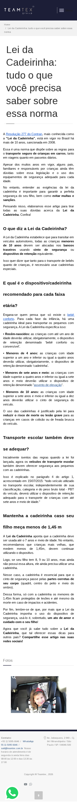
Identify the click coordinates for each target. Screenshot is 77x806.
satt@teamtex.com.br (12, 748)
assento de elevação (48, 385)
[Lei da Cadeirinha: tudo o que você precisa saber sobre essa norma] (38, 694)
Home (7, 24)
